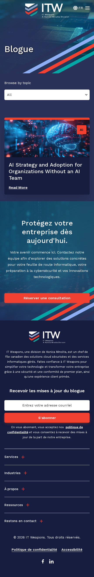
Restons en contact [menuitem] (20, 521)
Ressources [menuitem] (13, 505)
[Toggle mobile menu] (87, 7)
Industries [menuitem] (12, 473)
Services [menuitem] (11, 457)
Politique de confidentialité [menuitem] (34, 550)
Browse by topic (17, 83)
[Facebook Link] (42, 562)
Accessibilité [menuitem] (71, 550)
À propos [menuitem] (11, 489)
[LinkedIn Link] (51, 562)
